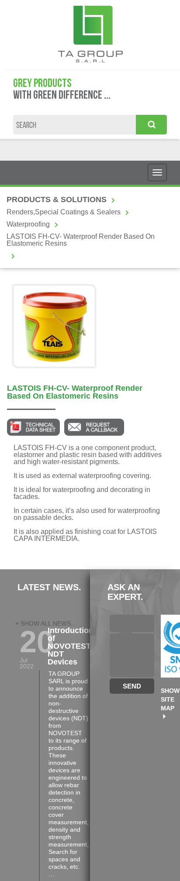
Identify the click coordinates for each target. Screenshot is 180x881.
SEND (132, 686)
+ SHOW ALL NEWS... (45, 623)
